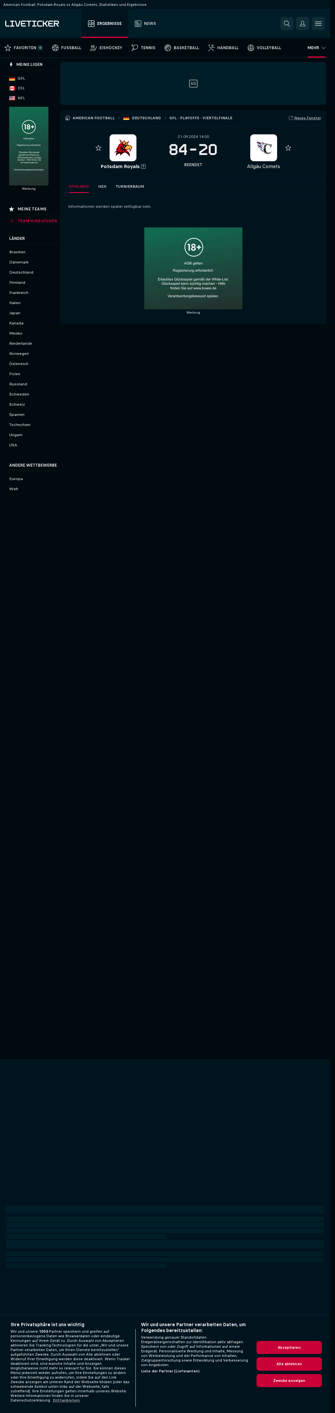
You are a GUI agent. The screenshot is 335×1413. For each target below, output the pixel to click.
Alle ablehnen (289, 1364)
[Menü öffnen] (318, 23)
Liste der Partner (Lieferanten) (170, 1371)
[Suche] (286, 23)
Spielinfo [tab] (79, 186)
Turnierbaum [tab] (129, 186)
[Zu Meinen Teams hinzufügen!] (98, 148)
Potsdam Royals (120, 166)
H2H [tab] (102, 186)
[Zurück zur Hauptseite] (42, 24)
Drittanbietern (66, 1400)
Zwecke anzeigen (289, 1380)
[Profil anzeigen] (123, 148)
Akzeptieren (289, 1347)
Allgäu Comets (263, 166)
